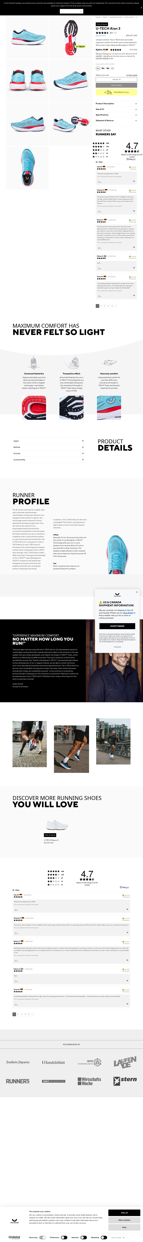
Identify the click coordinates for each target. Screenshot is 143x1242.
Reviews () (100, 36)
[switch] (64, 1237)
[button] (98, 68)
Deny (124, 1227)
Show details (116, 1238)
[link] (117, 594)
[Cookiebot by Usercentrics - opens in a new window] (14, 1237)
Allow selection (124, 1220)
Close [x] (117, 647)
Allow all (124, 1213)
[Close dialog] (137, 592)
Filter (100, 162)
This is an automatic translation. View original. (109, 176)
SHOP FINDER (117, 626)
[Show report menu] (134, 181)
